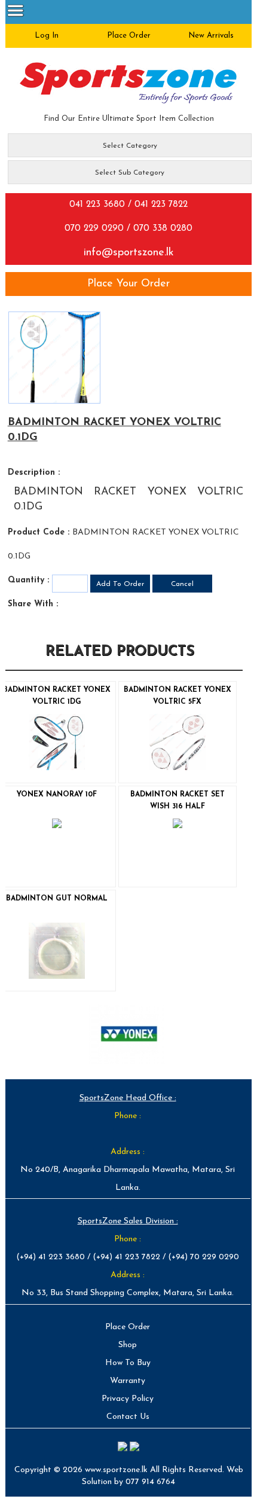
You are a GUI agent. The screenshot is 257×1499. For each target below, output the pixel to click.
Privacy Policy (128, 1398)
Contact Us (127, 1416)
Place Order (127, 1327)
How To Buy (128, 1362)
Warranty (127, 1380)
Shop (127, 1345)
